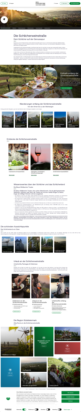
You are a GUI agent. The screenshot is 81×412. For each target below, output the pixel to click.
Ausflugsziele (26, 370)
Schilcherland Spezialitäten (60, 171)
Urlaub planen (53, 385)
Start (27, 389)
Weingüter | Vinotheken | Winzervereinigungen (38, 172)
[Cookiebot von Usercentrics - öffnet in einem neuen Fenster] (8, 409)
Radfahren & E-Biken (9, 355)
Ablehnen (70, 401)
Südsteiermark (31, 389)
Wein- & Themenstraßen (41, 389)
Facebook (10, 375)
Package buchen (36, 311)
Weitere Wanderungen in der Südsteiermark (73, 125)
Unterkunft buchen (56, 312)
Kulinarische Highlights (66, 88)
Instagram (67, 351)
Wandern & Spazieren (29, 385)
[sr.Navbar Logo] (40, 3)
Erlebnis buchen (16, 311)
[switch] (36, 409)
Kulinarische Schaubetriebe (16, 171)
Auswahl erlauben (70, 396)
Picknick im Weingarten (63, 339)
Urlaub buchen (75, 3)
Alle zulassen (70, 392)
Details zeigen (67, 409)
